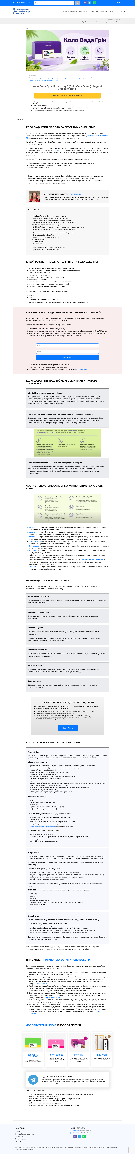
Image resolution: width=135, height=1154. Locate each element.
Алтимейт (32, 527)
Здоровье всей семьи (89, 78)
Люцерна (32, 550)
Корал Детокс (42, 984)
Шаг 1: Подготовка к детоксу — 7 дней (48, 225)
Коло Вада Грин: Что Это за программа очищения (49, 216)
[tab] (19, 120)
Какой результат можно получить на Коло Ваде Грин (50, 218)
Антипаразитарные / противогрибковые (47, 78)
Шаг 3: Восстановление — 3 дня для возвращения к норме (55, 229)
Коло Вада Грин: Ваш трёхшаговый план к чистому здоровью (53, 222)
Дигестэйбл (33, 537)
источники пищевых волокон (92, 560)
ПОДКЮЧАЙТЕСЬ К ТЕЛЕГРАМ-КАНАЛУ (57, 1077)
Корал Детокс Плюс (53, 997)
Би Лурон (102, 1055)
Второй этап (39, 241)
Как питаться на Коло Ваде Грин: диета (46, 237)
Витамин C (33, 532)
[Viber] (85, 2)
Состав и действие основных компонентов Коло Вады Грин (53, 233)
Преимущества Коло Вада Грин (43, 235)
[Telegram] (89, 2)
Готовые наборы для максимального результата (70, 78)
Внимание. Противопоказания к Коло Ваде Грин (49, 247)
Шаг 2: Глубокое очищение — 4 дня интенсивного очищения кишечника (59, 227)
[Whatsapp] (94, 2)
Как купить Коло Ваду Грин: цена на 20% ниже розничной (52, 220)
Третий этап (39, 244)
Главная (110, 19)
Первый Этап (40, 239)
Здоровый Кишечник (33, 1056)
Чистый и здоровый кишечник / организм (47, 80)
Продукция (117, 19)
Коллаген (79, 1055)
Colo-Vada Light (58, 150)
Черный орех (34, 546)
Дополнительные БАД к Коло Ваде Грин (46, 249)
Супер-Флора (34, 567)
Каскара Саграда (35, 541)
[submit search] (77, 3)
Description (19, 120)
